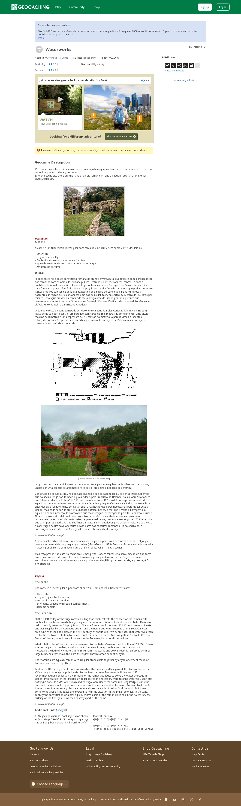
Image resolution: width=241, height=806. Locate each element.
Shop (96, 7)
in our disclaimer (138, 150)
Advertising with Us (184, 80)
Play (58, 7)
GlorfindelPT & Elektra (57, 57)
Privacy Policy (153, 799)
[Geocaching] (30, 7)
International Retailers (156, 760)
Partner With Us (39, 760)
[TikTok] (200, 799)
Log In (223, 7)
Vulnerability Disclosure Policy (103, 766)
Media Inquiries (200, 766)
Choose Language (50, 784)
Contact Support (201, 760)
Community (77, 7)
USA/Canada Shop (153, 754)
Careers (34, 754)
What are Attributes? (175, 70)
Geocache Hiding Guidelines (46, 766)
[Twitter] (191, 799)
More (41, 37)
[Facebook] (166, 799)
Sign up (205, 7)
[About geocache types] (39, 49)
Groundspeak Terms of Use (128, 799)
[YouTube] (174, 799)
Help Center (198, 754)
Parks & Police (94, 760)
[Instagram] (183, 799)
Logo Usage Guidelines (99, 754)
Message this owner (87, 57)
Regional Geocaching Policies (46, 772)
